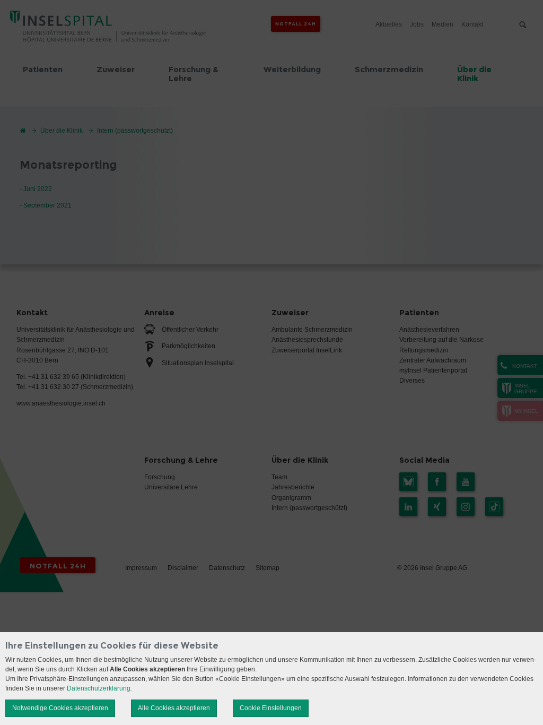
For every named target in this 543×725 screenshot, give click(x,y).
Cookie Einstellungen (271, 708)
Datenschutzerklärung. (99, 688)
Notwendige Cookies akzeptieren (60, 708)
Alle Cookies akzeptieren (174, 708)
